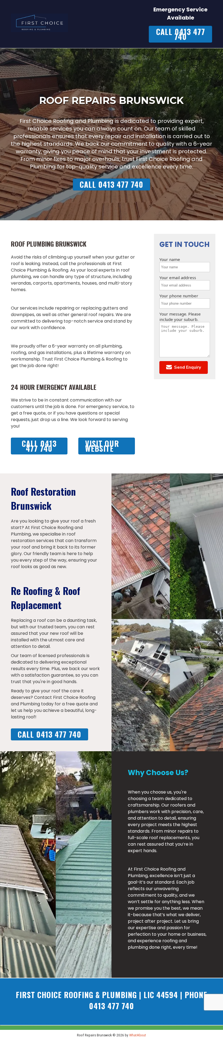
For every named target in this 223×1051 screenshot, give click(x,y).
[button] (183, 367)
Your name (169, 259)
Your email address (177, 277)
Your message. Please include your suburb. (180, 316)
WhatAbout (137, 1035)
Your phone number (178, 295)
